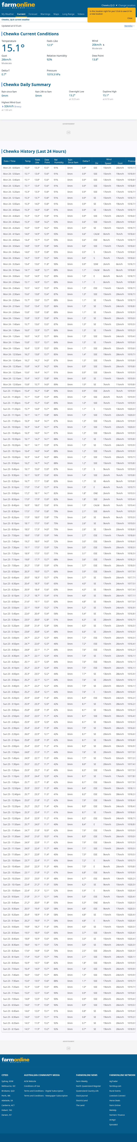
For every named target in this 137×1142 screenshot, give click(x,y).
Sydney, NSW (7, 1081)
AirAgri (112, 1119)
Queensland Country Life (87, 1091)
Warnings (45, 14)
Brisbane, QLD (8, 1091)
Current (21, 14)
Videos (81, 14)
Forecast (33, 14)
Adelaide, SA (7, 1100)
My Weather (8, 14)
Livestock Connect (117, 1095)
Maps (56, 14)
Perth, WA (6, 1095)
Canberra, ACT (8, 1105)
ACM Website (30, 1081)
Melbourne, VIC (9, 1086)
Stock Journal (82, 1095)
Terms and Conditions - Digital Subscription (43, 1091)
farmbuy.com (115, 1086)
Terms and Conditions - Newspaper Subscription (46, 1095)
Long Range (68, 14)
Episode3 (113, 1124)
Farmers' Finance (117, 1115)
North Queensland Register (88, 1086)
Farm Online (115, 1105)
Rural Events (115, 1091)
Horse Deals (114, 1100)
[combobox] (129, 25)
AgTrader (113, 1081)
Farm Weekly (81, 1081)
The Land (80, 1105)
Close (130, 18)
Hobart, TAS (7, 1110)
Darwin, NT (7, 1115)
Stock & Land (82, 1100)
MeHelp (112, 1110)
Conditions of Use (32, 1086)
